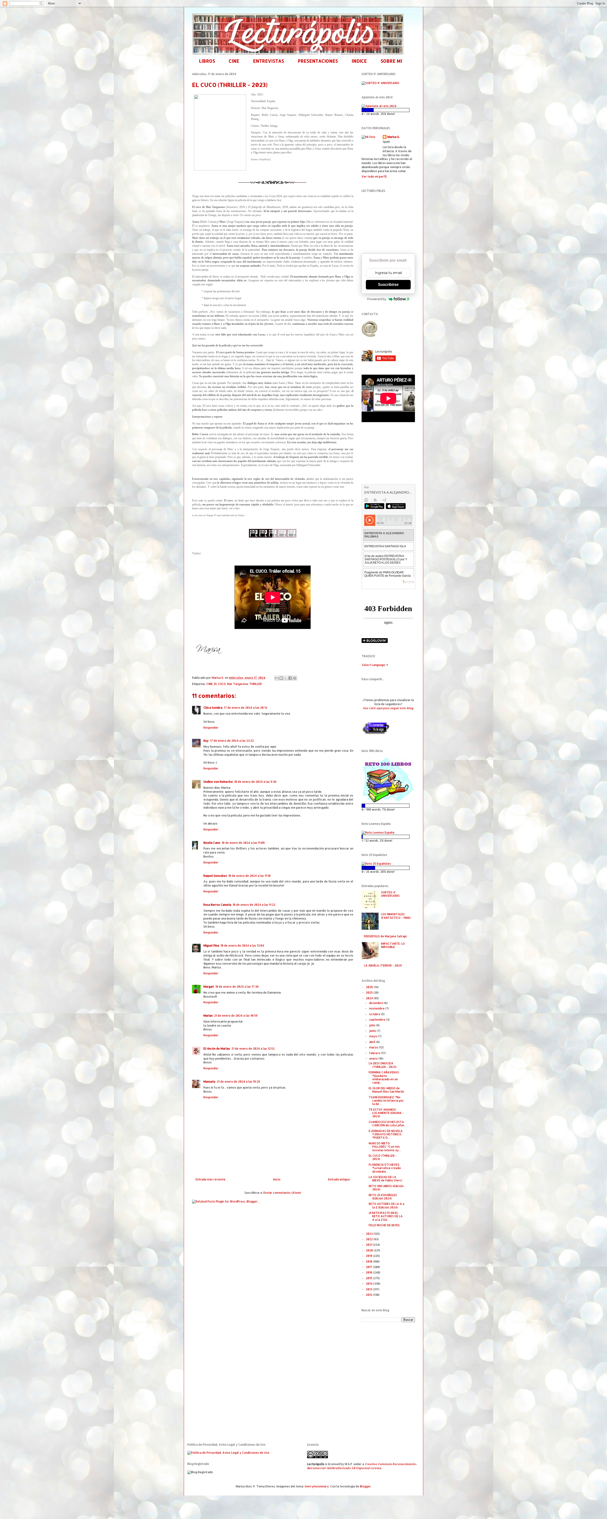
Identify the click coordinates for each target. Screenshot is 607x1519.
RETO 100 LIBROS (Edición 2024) (386, 1187)
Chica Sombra (212, 707)
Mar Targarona (237, 684)
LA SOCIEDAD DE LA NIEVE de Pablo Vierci (385, 1178)
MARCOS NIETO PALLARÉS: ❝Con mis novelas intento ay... (385, 1147)
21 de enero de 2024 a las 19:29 (238, 1081)
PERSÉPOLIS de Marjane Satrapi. (385, 936)
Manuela (209, 1081)
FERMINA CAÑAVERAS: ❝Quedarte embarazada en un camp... (384, 1077)
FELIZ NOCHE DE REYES (384, 1225)
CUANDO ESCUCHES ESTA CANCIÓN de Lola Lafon (386, 1123)
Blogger (365, 1486)
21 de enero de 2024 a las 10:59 (236, 1015)
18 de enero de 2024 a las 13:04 (242, 945)
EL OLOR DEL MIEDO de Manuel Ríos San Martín (386, 1089)
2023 (369, 1234)
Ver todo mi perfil (374, 176)
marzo (374, 1047)
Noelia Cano (211, 842)
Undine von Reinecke (218, 781)
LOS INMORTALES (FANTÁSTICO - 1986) (396, 915)
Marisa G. (393, 137)
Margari (208, 986)
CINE (234, 61)
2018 (369, 1261)
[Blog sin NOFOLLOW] (376, 734)
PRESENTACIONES (318, 61)
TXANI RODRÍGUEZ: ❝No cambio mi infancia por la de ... (386, 1100)
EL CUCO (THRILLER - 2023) (383, 1157)
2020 (370, 1250)
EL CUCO (220, 684)
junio (373, 1031)
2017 (369, 1267)
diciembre (376, 1003)
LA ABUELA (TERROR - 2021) (383, 965)
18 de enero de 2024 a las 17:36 (237, 986)
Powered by (376, 299)
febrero (375, 1053)
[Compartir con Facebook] (290, 678)
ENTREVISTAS (268, 61)
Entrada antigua (339, 1179)
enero (373, 1058)
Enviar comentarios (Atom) (282, 1192)
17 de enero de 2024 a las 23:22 (232, 740)
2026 (370, 987)
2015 (369, 1278)
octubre (375, 1014)
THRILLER (255, 684)
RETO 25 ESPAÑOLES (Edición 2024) (383, 1196)
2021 (369, 1244)
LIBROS (207, 61)
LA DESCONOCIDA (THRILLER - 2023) (382, 1064)
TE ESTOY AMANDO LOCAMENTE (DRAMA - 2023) (386, 1113)
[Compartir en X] (285, 678)
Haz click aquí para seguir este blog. (388, 708)
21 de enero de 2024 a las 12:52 (253, 1048)
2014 (369, 1283)
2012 (369, 1295)
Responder (210, 727)
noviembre (377, 1008)
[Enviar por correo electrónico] (276, 678)
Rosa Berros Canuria (217, 904)
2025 (369, 992)
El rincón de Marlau (216, 1048)
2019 (369, 1256)
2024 (370, 998)
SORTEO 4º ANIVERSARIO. (390, 894)
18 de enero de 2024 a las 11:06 (243, 842)
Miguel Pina (211, 945)
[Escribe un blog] (281, 678)
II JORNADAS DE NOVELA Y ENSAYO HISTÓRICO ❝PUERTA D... (386, 1134)
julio (372, 1025)
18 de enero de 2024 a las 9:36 (255, 781)
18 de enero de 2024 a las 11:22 (254, 904)
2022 (369, 1239)
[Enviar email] (369, 329)
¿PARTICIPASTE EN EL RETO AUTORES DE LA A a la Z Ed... (386, 1216)
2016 (369, 1272)
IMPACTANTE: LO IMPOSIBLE (393, 945)
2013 (369, 1289)
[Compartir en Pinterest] (294, 678)
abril (372, 1042)
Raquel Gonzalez (215, 875)
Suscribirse (388, 285)
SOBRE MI (391, 61)
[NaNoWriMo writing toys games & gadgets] (388, 110)
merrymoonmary (317, 1486)
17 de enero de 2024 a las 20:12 (245, 707)
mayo (373, 1036)
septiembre (377, 1019)
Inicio (277, 1179)
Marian (208, 1015)
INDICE (359, 61)
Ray (206, 740)
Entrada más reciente (210, 1179)
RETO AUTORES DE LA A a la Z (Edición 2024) (386, 1205)
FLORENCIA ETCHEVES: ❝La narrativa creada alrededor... (385, 1168)
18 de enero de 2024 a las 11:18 (249, 875)
